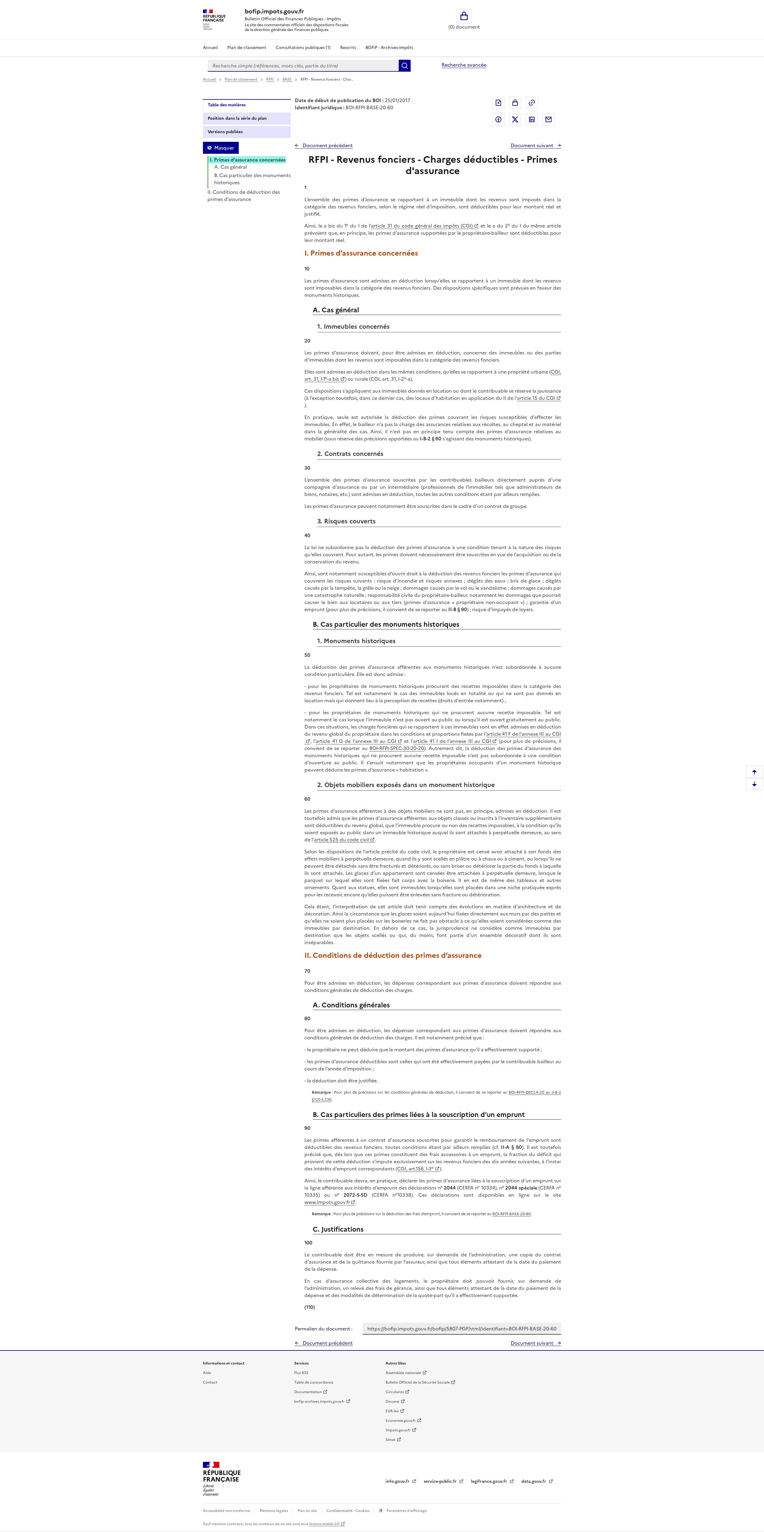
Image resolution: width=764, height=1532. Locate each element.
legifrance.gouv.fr (489, 1481)
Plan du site (308, 1510)
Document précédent (327, 145)
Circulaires (395, 1392)
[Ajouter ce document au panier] (515, 103)
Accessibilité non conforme (227, 1510)
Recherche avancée (464, 64)
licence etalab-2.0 (324, 1524)
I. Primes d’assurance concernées (248, 159)
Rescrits (348, 47)
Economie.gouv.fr (401, 1420)
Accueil (210, 47)
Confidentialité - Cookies (348, 1510)
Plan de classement (246, 47)
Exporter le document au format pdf (498, 103)
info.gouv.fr (398, 1481)
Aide (207, 1373)
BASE (287, 79)
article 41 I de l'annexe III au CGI (452, 741)
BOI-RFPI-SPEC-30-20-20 (396, 748)
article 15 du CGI (536, 398)
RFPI (270, 79)
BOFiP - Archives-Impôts (389, 47)
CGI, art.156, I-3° (415, 1168)
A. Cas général (230, 166)
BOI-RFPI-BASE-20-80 (511, 1214)
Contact (210, 1382)
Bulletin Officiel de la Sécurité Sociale (418, 1382)
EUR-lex (392, 1411)
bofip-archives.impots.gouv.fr (319, 1401)
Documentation (308, 1392)
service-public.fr (441, 1481)
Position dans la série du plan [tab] (237, 118)
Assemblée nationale (403, 1373)
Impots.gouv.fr (398, 1430)
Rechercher (405, 66)
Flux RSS (301, 1373)
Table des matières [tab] (227, 105)
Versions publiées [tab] (225, 132)
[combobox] (303, 66)
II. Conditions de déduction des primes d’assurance (243, 195)
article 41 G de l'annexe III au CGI (356, 741)
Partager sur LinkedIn (532, 119)
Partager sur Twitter (515, 119)
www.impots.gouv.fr (326, 1202)
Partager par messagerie (548, 119)
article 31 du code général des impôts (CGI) (422, 225)
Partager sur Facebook (498, 119)
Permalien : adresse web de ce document (532, 103)
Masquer (224, 147)
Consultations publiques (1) (303, 47)
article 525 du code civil (341, 839)
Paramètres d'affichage (406, 1510)
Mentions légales (274, 1510)
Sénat (390, 1439)
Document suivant (532, 145)
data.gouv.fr (534, 1481)
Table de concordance (313, 1382)
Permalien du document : (323, 1328)
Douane (392, 1401)
